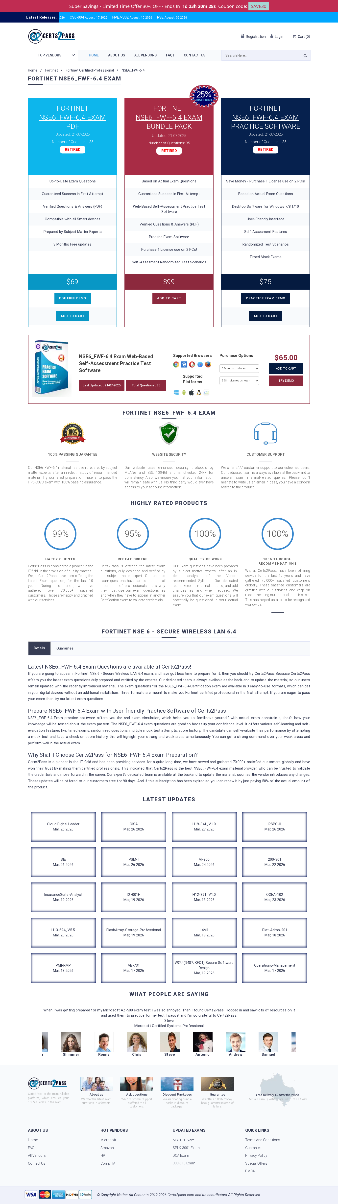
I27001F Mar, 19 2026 (133, 897)
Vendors (49, 55)
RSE (137, 17)
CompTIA (107, 1163)
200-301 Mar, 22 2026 (275, 862)
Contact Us (194, 55)
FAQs (170, 55)
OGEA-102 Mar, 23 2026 (275, 897)
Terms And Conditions (262, 1140)
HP (102, 1155)
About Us (116, 55)
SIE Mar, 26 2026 (63, 862)
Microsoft (108, 1140)
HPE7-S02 (97, 17)
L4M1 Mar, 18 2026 (204, 932)
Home (94, 55)
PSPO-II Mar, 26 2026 (275, 826)
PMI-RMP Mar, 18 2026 (63, 968)
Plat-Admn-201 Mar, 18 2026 (274, 932)
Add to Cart (286, 368)
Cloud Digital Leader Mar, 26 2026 (63, 826)
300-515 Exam (184, 1163)
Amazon (107, 1148)
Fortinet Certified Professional (90, 70)
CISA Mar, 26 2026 (133, 826)
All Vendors (145, 55)
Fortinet (51, 70)
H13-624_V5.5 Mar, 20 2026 (63, 932)
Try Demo (286, 380)
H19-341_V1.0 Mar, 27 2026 (204, 826)
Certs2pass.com (181, 1195)
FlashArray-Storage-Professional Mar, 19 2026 (133, 932)
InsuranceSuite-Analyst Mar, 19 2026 (63, 897)
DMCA (250, 1171)
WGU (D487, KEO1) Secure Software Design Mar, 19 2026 (204, 967)
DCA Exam (181, 1155)
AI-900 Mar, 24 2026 (204, 862)
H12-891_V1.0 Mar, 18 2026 (204, 897)
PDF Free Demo (72, 298)
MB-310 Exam (183, 1140)
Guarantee (64, 648)
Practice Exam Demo (265, 298)
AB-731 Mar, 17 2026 (133, 968)
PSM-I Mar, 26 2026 (133, 862)
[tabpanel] (169, 1044)
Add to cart (73, 316)
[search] (305, 56)
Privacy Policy (256, 1155)
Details (39, 648)
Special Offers (256, 1163)
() (304, 37)
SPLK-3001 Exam (186, 1148)
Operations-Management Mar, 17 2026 (274, 968)
